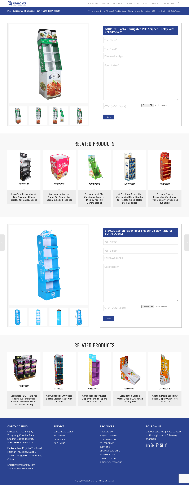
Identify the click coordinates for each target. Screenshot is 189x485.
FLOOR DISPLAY (106, 431)
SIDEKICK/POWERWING (110, 450)
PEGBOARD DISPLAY (108, 439)
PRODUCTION (60, 439)
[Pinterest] (157, 445)
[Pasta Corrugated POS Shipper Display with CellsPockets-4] (79, 115)
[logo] (17, 3)
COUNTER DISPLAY (108, 458)
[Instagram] (161, 445)
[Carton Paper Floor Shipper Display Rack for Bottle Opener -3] (58, 317)
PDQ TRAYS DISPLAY (108, 435)
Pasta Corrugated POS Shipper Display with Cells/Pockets (33, 11)
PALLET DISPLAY (107, 443)
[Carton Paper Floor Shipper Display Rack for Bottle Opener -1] (48, 265)
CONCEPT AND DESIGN (64, 431)
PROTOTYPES (59, 435)
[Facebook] (166, 445)
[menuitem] (93, 3)
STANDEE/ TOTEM (107, 454)
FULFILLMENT (59, 443)
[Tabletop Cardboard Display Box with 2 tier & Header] (186, 242)
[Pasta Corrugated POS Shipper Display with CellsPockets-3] (58, 115)
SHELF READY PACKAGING (111, 462)
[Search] (179, 3)
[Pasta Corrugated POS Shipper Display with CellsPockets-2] (38, 115)
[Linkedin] (148, 445)
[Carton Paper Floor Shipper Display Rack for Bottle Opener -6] (79, 317)
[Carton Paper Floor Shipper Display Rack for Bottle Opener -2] (38, 317)
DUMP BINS (105, 447)
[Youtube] (152, 445)
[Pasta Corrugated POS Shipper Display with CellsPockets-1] (48, 64)
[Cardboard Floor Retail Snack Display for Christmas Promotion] (2, 242)
